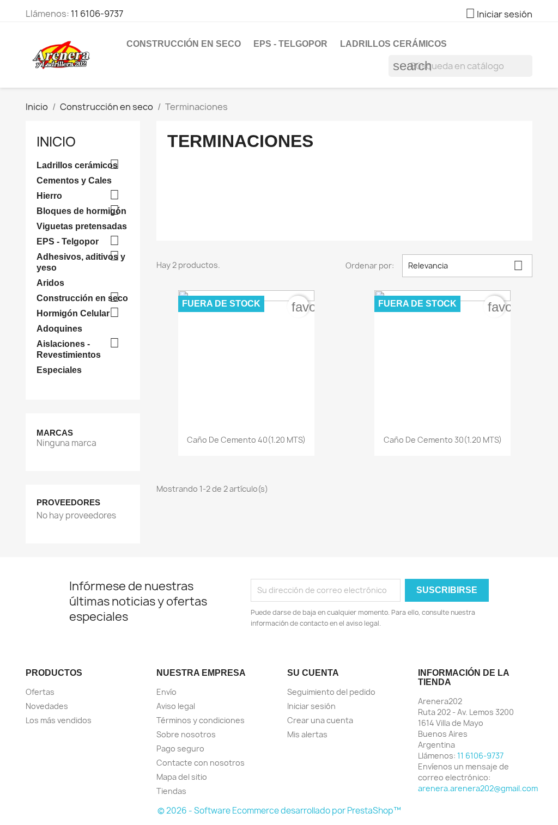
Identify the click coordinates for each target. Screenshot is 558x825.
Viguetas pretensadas (82, 226)
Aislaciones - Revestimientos (69, 349)
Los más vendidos (59, 720)
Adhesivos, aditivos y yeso (81, 262)
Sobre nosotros (186, 734)
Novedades (47, 706)
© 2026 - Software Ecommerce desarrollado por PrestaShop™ (279, 810)
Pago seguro (180, 748)
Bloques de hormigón (81, 211)
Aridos (50, 283)
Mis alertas (307, 734)
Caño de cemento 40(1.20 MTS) (246, 440)
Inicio (56, 141)
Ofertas (40, 692)
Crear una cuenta (320, 720)
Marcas (55, 432)
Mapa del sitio (181, 777)
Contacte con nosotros (200, 762)
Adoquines (59, 328)
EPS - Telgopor (290, 43)
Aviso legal (175, 706)
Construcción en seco (183, 43)
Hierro (49, 195)
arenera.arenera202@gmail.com (478, 788)
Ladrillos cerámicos (393, 43)
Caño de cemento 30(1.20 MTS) (443, 440)
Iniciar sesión (311, 706)
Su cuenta (313, 672)
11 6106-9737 (97, 14)
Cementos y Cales (74, 180)
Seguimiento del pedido (331, 692)
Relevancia (465, 265)
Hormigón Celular (73, 313)
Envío (166, 692)
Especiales (59, 370)
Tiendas (171, 791)
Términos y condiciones (200, 720)
